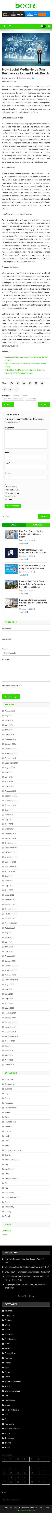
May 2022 (9, 886)
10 (5, 1473)
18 (11, 1477)
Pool (6, 1188)
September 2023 (11, 848)
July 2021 (8, 933)
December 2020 (11, 966)
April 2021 (9, 947)
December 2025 (11, 749)
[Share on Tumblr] (4, 389)
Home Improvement (13, 1150)
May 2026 (9, 725)
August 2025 (10, 768)
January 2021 (10, 961)
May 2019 (9, 1055)
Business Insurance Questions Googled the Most (10, 405)
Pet (6, 1183)
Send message (11, 697)
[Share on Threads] (10, 389)
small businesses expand (13, 399)
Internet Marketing (12, 1160)
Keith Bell (22, 543)
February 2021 (10, 956)
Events (7, 1112)
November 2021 (11, 914)
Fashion (8, 1117)
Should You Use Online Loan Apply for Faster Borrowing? (32, 567)
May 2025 (9, 777)
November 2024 (11, 801)
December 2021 (11, 909)
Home (4, 1235)
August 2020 (10, 985)
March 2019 (9, 1065)
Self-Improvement (12, 1197)
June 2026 (9, 720)
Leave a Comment (11, 81)
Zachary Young (25, 78)
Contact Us (6, 1231)
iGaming (8, 1155)
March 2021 (9, 951)
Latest (14, 525)
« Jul (4, 1493)
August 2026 (10, 711)
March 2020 (9, 1008)
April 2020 (9, 1003)
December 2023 (11, 843)
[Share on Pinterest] (35, 383)
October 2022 (10, 862)
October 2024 (10, 805)
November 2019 (11, 1027)
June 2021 (9, 937)
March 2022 (9, 895)
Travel (7, 1216)
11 (11, 1473)
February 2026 (10, 739)
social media (31, 399)
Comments (38, 525)
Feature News (10, 1122)
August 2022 (10, 871)
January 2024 (10, 838)
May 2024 (9, 819)
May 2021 (9, 942)
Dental (7, 1098)
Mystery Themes (29, 1510)
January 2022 (10, 904)
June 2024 (9, 815)
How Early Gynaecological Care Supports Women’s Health (31, 534)
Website (8, 473)
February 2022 (10, 900)
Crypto (7, 1094)
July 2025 (8, 772)
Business (15, 396)
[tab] (14, 525)
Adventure (9, 1079)
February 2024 (10, 834)
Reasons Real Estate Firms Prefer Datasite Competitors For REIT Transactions (32, 584)
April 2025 (9, 782)
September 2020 (11, 980)
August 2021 (10, 928)
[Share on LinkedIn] (23, 383)
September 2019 (11, 1036)
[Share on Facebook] (11, 383)
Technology (9, 1207)
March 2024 (9, 829)
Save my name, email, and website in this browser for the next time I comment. (12, 493)
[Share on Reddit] (42, 383)
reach (25, 396)
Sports (7, 1202)
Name (8, 453)
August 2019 (10, 1041)
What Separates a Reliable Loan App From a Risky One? (32, 551)
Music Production (12, 1179)
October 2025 (10, 758)
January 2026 (10, 744)
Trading (8, 1212)
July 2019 (8, 1046)
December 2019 (11, 1022)
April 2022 (9, 890)
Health (7, 1145)
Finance (8, 1131)
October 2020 (10, 975)
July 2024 (8, 810)
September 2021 (11, 923)
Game (7, 1141)
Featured (8, 1127)
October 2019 (10, 1032)
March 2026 (9, 735)
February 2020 (10, 1013)
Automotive (9, 1084)
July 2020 (8, 989)
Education (9, 1103)
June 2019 (9, 1051)
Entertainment (10, 1108)
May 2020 (9, 999)
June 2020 (9, 994)
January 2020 (10, 1018)
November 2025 (11, 753)
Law (6, 1164)
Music (7, 1174)
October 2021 (10, 919)
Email (7, 463)
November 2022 (11, 857)
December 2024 (11, 796)
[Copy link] (16, 389)
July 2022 (8, 876)
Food (7, 1136)
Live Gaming (10, 1169)
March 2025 (9, 786)
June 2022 (9, 881)
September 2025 (11, 763)
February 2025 (10, 791)
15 (39, 1473)
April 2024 (9, 824)
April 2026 (9, 730)
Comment (9, 428)
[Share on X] (17, 383)
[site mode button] (43, 26)
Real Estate (9, 1193)
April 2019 (9, 1060)
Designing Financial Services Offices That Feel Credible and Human (33, 603)
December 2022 (11, 852)
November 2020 (11, 970)
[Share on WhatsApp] (29, 383)
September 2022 (11, 867)
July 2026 (8, 716)
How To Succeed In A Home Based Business (45, 405)
